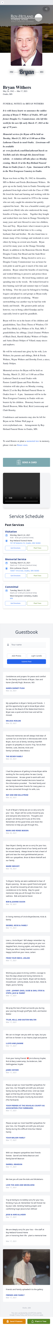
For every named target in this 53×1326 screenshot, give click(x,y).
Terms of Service (33, 1315)
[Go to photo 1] (22, 1283)
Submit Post (26, 661)
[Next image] (47, 1267)
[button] (26, 1267)
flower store (22, 444)
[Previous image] (5, 1267)
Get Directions (15, 548)
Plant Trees (37, 548)
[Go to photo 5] (28, 1283)
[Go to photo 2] (24, 1283)
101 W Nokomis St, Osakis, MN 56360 (25, 543)
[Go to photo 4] (27, 1283)
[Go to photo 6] (30, 1283)
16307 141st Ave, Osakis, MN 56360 (24, 570)
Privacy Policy (19, 1315)
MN (11, 598)
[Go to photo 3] (25, 1283)
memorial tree (32, 440)
